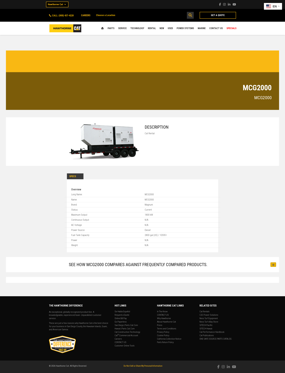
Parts (111, 28)
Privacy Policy (163, 332)
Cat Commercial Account (126, 335)
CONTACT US (216, 28)
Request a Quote (122, 315)
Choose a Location (105, 15)
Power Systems (185, 28)
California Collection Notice (169, 339)
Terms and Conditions (166, 329)
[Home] (102, 28)
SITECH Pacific (206, 325)
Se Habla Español (122, 311)
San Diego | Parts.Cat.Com (126, 325)
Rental (152, 28)
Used (170, 28)
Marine (202, 28)
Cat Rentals (204, 311)
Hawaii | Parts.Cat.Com (125, 329)
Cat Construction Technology (127, 332)
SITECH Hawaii (206, 329)
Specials (231, 28)
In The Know (162, 311)
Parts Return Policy (165, 342)
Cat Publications (207, 335)
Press (159, 325)
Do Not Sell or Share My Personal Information (143, 366)
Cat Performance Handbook (212, 332)
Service (122, 28)
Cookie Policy (163, 335)
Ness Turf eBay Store (209, 322)
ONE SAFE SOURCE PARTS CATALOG (216, 339)
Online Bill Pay (121, 318)
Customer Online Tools (124, 346)
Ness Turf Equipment (209, 318)
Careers (118, 339)
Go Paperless (121, 322)
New (162, 28)
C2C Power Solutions (209, 315)
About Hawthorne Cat (166, 322)
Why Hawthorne (164, 318)
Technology (137, 28)
